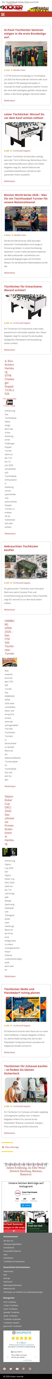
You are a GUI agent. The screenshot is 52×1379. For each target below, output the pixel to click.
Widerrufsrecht (9, 1288)
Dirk (7, 151)
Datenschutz (8, 1271)
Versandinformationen (12, 1251)
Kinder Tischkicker (10, 1316)
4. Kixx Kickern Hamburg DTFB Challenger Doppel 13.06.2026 (9, 377)
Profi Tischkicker (9, 1302)
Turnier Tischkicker (10, 1305)
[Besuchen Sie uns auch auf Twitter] (11, 1369)
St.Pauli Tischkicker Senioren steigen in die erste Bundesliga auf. (25, 33)
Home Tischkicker (10, 1309)
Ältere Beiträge (11, 1147)
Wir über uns (8, 1241)
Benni (8, 235)
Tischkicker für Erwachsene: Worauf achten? (23, 288)
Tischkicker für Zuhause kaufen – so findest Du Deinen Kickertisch (26, 1069)
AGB (5, 1275)
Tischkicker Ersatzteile (12, 1319)
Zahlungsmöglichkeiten (12, 1244)
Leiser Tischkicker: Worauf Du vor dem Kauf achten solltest (24, 116)
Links (5, 1254)
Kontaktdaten (8, 1247)
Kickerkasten (8, 1258)
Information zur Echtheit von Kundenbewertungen (23, 1292)
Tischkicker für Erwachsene (14, 1261)
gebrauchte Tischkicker (12, 1326)
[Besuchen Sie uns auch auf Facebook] (4, 1369)
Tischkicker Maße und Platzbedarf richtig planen (22, 990)
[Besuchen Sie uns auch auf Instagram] (30, 1369)
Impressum (7, 1282)
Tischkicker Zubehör (11, 1323)
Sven (8, 70)
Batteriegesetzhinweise (12, 1285)
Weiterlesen (9, 100)
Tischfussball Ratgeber (21, 151)
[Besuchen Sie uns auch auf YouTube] (17, 1369)
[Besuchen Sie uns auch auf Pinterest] (23, 1369)
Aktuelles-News (19, 70)
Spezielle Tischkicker (11, 1312)
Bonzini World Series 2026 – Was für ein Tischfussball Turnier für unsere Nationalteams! (26, 198)
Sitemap (6, 1278)
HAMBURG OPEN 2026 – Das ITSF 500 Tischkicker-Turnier (9, 637)
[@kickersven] (17, 1193)
